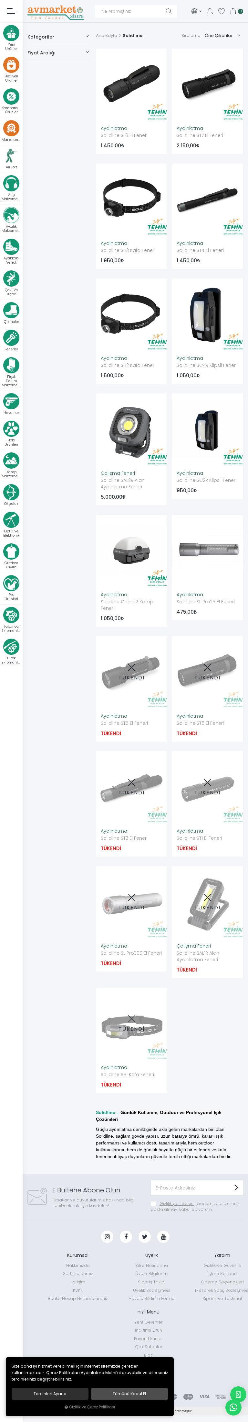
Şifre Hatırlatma (151, 1265)
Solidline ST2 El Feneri (124, 838)
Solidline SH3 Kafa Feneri (128, 250)
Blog (148, 1355)
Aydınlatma (114, 128)
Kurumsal (77, 1255)
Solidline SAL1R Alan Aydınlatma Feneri (198, 956)
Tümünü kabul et (129, 1394)
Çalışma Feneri (118, 473)
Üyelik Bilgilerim (151, 1273)
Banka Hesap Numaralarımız (78, 1298)
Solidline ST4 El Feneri (200, 250)
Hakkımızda (78, 1265)
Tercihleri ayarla (50, 1394)
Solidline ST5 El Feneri (124, 723)
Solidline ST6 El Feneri (200, 723)
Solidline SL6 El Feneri (124, 135)
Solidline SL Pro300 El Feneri (131, 953)
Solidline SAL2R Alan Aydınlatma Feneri (123, 483)
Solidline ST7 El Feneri (200, 135)
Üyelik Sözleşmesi (151, 1290)
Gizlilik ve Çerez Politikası (92, 1407)
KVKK (78, 1290)
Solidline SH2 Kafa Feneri (128, 365)
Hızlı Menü (149, 1312)
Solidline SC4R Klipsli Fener (206, 365)
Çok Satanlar (148, 1347)
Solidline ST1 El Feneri (199, 838)
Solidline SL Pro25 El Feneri (206, 601)
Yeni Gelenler (148, 1322)
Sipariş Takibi (151, 1282)
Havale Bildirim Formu (151, 1298)
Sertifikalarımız (78, 1273)
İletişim (78, 1282)
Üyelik (151, 1255)
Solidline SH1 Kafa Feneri (127, 1074)
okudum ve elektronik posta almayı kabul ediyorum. (195, 1206)
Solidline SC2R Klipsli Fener (206, 480)
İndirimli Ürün (148, 1330)
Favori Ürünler (148, 1339)
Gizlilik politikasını (177, 1203)
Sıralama (191, 35)
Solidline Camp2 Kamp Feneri (127, 604)
